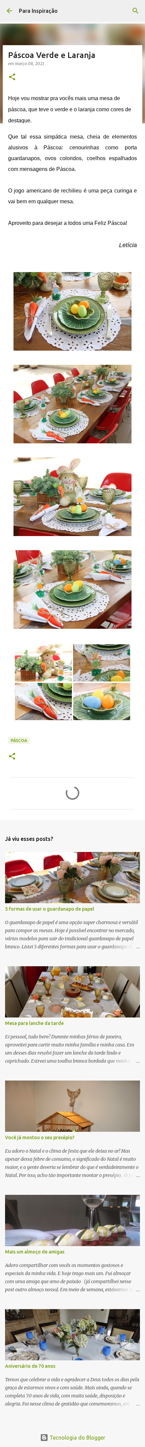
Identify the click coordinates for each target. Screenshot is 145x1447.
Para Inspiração (38, 11)
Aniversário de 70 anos (30, 1366)
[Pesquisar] (136, 11)
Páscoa (19, 740)
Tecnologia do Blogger (76, 1438)
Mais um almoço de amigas (34, 1251)
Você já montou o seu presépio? (40, 1137)
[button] (12, 77)
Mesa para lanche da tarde (34, 1023)
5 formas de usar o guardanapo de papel (49, 909)
